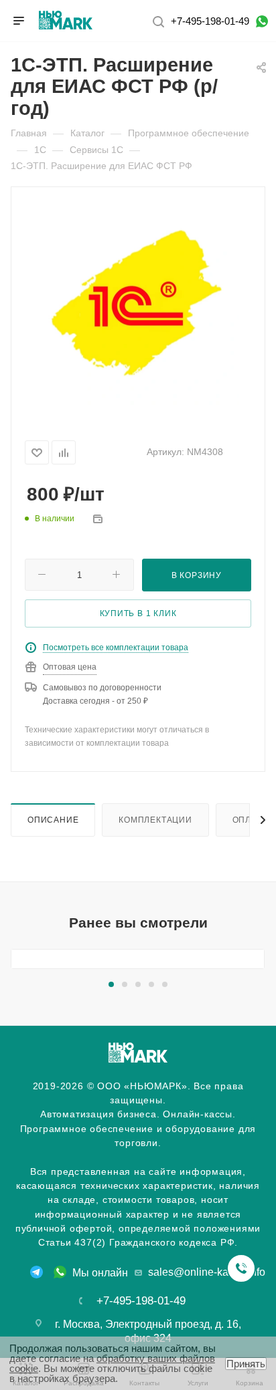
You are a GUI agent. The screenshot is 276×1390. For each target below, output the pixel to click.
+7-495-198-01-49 (210, 21)
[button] (111, 984)
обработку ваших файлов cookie (112, 1363)
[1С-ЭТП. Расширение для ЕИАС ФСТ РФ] (138, 304)
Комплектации (155, 819)
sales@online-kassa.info (206, 1272)
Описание (52, 819)
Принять (245, 1363)
